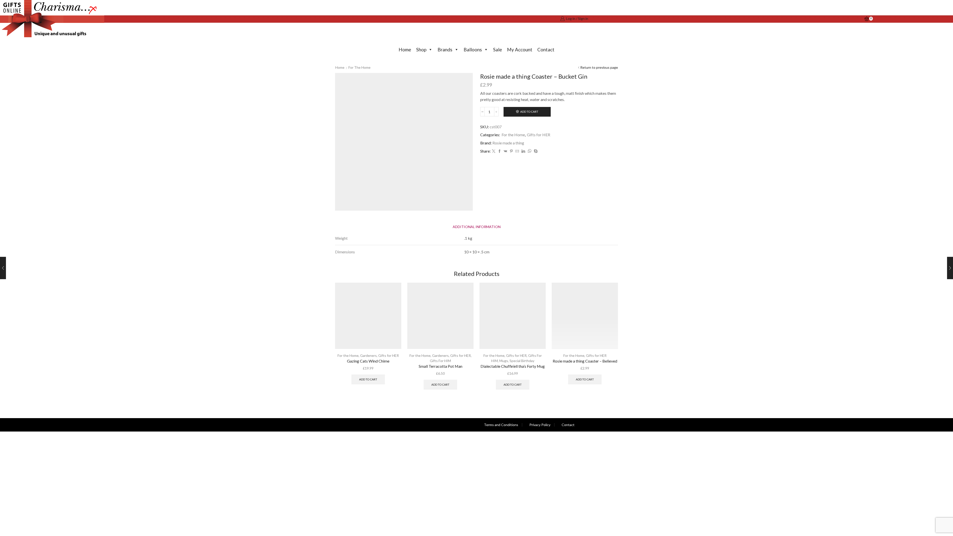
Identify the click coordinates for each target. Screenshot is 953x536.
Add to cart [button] (368, 379)
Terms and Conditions (501, 425)
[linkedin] (523, 151)
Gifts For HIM (440, 361)
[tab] (476, 227)
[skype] (535, 151)
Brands (445, 49)
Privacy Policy (539, 425)
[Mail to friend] (517, 151)
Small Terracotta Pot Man (440, 366)
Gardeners (368, 355)
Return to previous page (599, 67)
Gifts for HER (538, 134)
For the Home (359, 67)
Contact (545, 49)
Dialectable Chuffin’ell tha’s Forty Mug (512, 366)
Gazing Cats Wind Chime (368, 361)
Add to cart (529, 111)
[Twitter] (494, 151)
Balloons (473, 49)
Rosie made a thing (508, 142)
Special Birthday (522, 361)
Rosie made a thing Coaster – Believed (585, 361)
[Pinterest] (511, 151)
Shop (421, 49)
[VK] (506, 151)
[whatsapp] (529, 151)
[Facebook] (500, 151)
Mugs (503, 361)
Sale (497, 49)
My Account (519, 49)
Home (405, 49)
